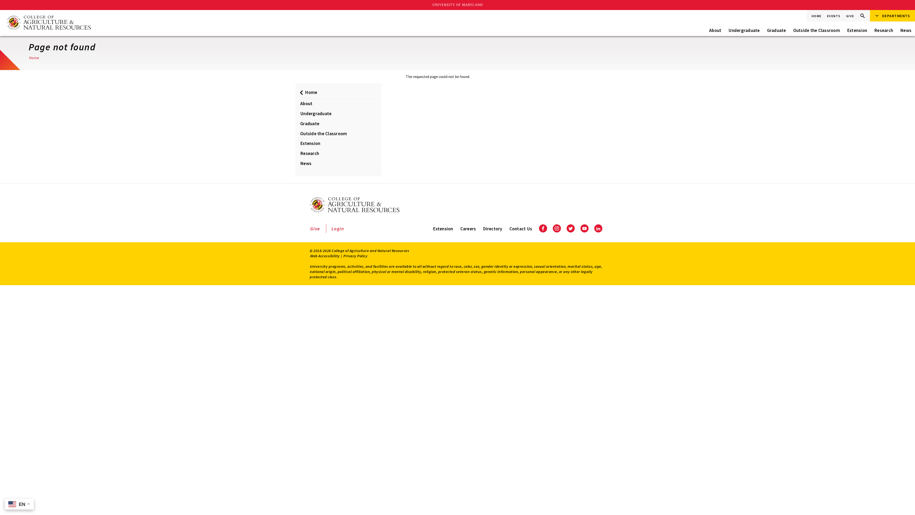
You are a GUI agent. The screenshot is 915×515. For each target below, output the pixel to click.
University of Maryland (457, 5)
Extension (857, 30)
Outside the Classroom (816, 30)
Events (834, 16)
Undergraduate (744, 30)
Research (883, 30)
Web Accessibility (325, 255)
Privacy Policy (355, 255)
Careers (468, 229)
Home (817, 16)
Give (850, 16)
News (905, 30)
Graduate (776, 30)
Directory (492, 229)
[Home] (48, 23)
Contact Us (520, 229)
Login (337, 229)
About (715, 30)
